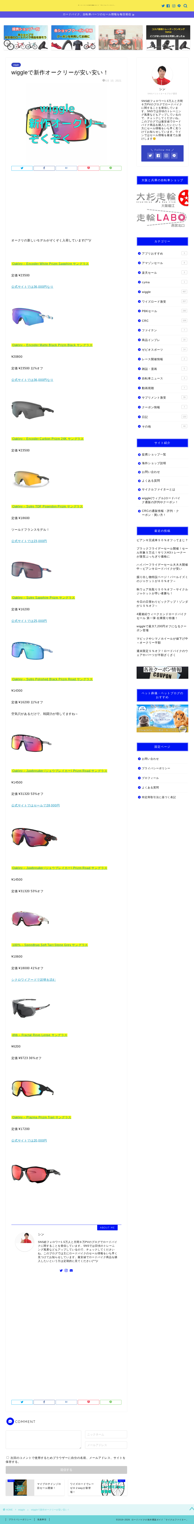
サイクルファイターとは (158, 489)
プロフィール (150, 778)
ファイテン (163, 330)
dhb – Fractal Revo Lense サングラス (39, 1035)
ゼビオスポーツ (163, 349)
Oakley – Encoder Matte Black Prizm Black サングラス (52, 345)
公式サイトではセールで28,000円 (35, 805)
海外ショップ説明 (154, 463)
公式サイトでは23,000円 (29, 541)
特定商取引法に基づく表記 (159, 797)
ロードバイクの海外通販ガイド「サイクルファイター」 (97, 5)
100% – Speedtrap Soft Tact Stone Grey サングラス (50, 945)
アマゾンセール (163, 263)
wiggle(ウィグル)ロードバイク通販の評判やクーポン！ (161, 500)
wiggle (16, 65)
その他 (163, 426)
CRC (164, 320)
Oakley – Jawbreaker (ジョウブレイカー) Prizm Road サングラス (59, 770)
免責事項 (41, 1519)
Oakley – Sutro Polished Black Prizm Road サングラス (52, 679)
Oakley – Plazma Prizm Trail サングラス (41, 1117)
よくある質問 (151, 480)
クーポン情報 (163, 407)
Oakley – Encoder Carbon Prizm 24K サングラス (48, 438)
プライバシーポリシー (156, 768)
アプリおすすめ (163, 253)
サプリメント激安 (163, 397)
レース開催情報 (163, 359)
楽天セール (163, 272)
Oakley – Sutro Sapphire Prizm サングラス (43, 597)
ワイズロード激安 (164, 301)
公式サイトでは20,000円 (29, 1140)
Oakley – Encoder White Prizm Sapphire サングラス (50, 263)
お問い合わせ (151, 471)
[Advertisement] (66, 205)
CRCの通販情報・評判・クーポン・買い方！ (160, 512)
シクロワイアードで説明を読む (33, 979)
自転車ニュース (163, 378)
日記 (164, 417)
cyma (163, 282)
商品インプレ (163, 340)
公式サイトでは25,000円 (29, 620)
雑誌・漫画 (163, 368)
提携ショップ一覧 (154, 454)
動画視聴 (163, 388)
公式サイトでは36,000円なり (32, 286)
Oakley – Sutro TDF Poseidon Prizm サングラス (47, 506)
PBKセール (164, 311)
